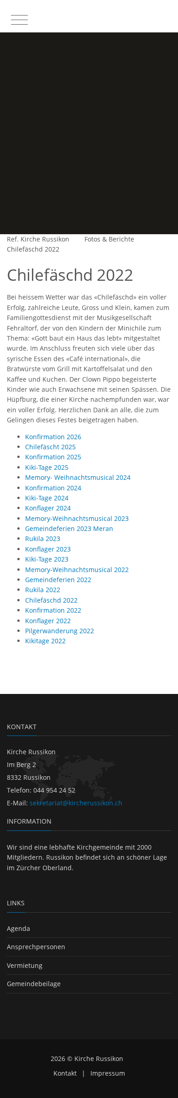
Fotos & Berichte (109, 239)
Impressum (107, 1073)
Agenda (18, 928)
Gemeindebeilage (34, 983)
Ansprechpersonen (36, 946)
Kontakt (65, 1073)
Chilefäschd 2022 (33, 249)
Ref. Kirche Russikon (38, 239)
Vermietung (24, 965)
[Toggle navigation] (18, 17)
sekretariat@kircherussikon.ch (76, 803)
